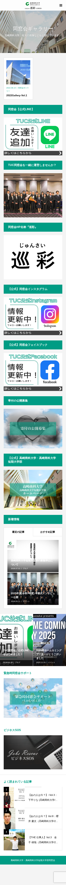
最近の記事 (18, 531)
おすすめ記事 (47, 531)
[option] (16, 640)
